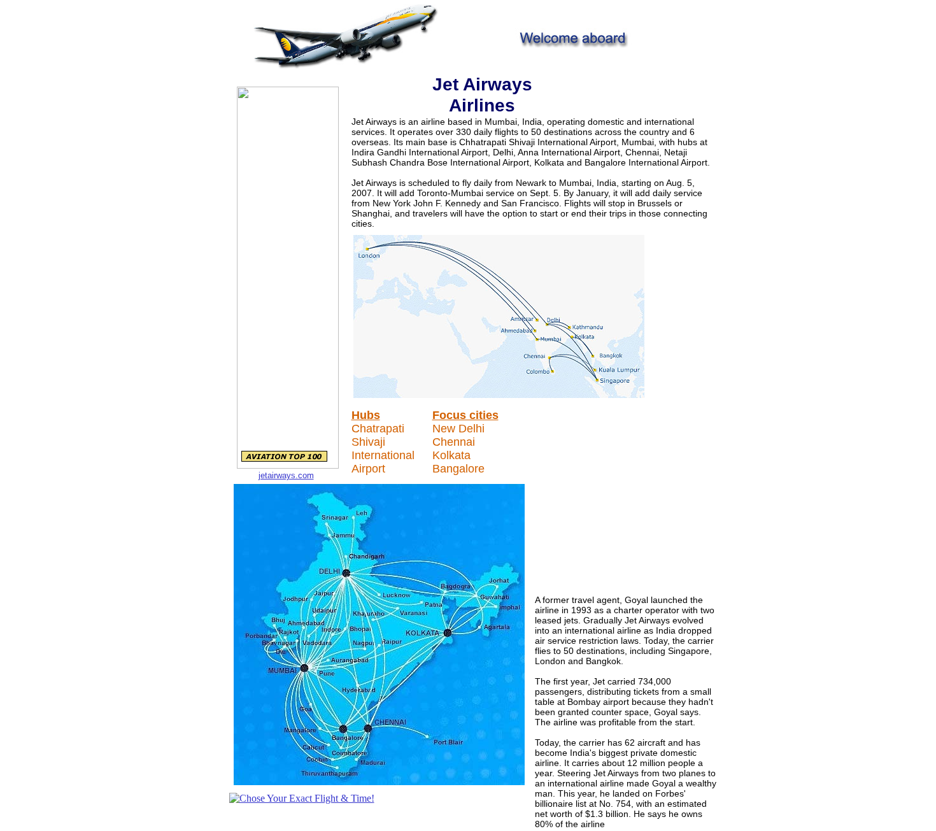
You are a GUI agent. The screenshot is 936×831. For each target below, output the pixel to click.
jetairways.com (286, 475)
